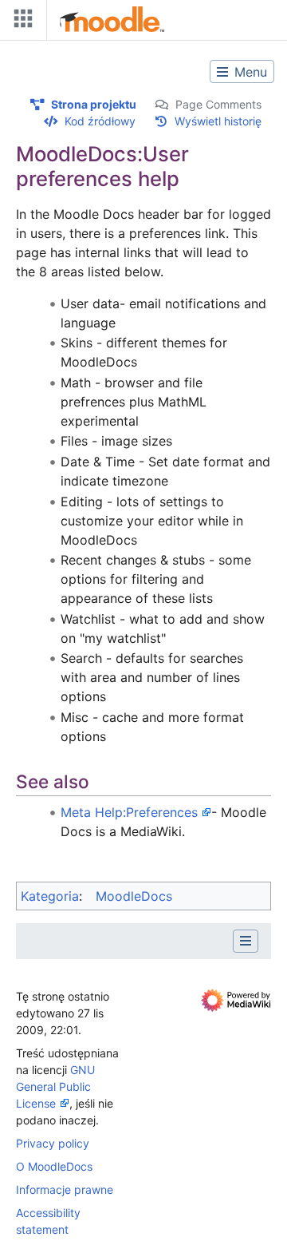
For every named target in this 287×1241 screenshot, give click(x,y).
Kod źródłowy (100, 121)
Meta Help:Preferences (129, 812)
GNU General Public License (55, 1086)
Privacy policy (52, 1143)
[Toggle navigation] (20, 22)
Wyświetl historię (218, 121)
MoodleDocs (134, 896)
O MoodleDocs (54, 1166)
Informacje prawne (64, 1189)
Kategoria (50, 896)
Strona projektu (93, 104)
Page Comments (218, 104)
